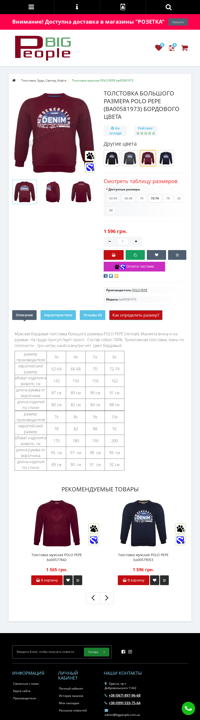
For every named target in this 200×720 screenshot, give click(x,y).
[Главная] (14, 80)
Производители (24, 698)
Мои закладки (69, 703)
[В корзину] (114, 255)
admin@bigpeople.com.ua (122, 715)
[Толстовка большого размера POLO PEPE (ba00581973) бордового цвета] (24, 192)
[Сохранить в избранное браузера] (116, 276)
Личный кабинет (71, 688)
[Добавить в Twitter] (111, 276)
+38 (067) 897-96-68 (124, 695)
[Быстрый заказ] (135, 255)
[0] (158, 49)
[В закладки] (156, 255)
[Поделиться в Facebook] (106, 276)
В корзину (49, 580)
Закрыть (178, 22)
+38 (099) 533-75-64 (124, 703)
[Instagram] (129, 650)
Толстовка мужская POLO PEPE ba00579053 (143, 557)
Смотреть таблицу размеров (141, 181)
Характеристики (58, 315)
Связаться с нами (26, 684)
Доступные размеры (124, 189)
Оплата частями (139, 266)
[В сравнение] (177, 255)
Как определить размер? (135, 315)
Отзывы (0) (92, 315)
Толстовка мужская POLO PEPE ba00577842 (56, 557)
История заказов (71, 696)
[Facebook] (122, 650)
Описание (24, 315)
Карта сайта (21, 691)
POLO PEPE (139, 290)
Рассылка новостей (73, 710)
